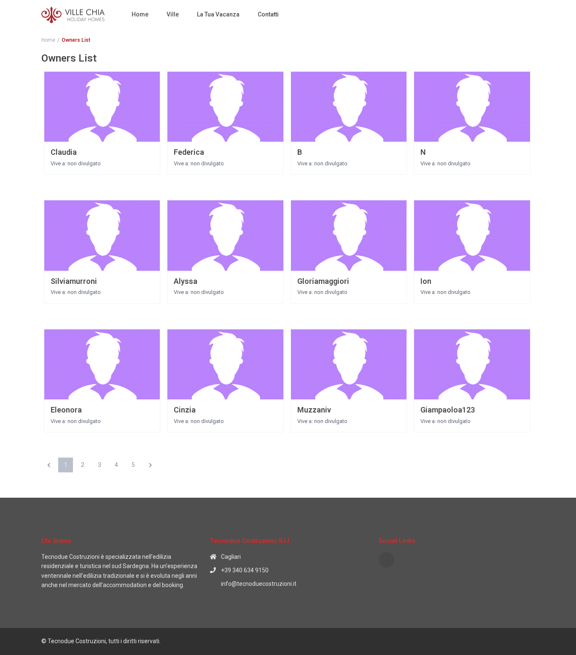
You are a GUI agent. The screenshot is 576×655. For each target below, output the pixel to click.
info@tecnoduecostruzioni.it (258, 583)
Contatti (268, 14)
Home (140, 14)
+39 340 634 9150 (245, 570)
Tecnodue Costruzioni (70, 556)
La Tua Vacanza (218, 14)
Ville (173, 14)
